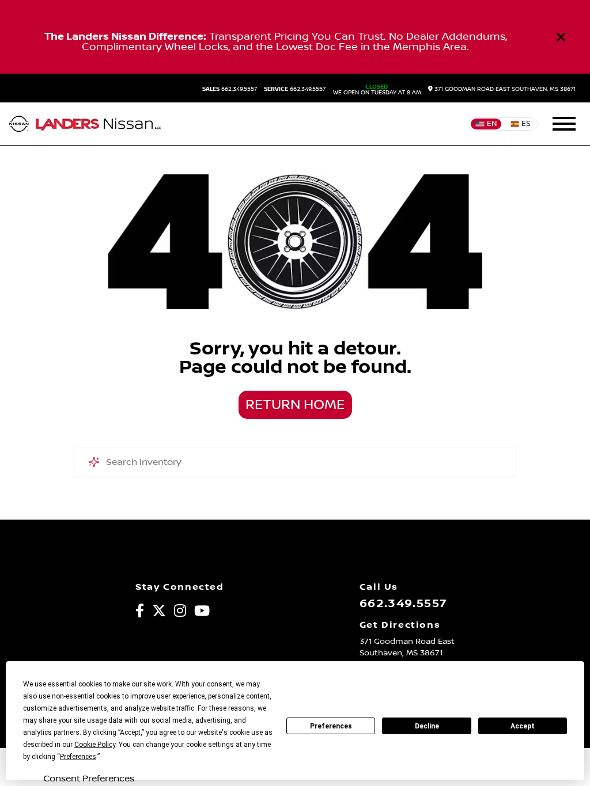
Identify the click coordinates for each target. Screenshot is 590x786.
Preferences (331, 726)
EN (492, 123)
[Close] (561, 37)
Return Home (295, 405)
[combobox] (295, 462)
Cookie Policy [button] (94, 745)
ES (526, 123)
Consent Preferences (88, 778)
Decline (427, 726)
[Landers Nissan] (85, 123)
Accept (522, 726)
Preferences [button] (78, 757)
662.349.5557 (229, 89)
